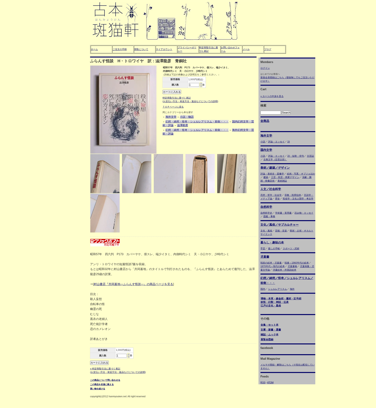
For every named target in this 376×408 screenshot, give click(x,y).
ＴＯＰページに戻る (173, 106)
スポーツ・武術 (291, 248)
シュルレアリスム (277, 289)
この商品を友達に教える (102, 384)
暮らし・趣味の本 (272, 242)
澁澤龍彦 (182, 125)
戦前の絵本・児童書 (271, 262)
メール (246, 49)
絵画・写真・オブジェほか (301, 173)
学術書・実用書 (283, 213)
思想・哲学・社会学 (271, 195)
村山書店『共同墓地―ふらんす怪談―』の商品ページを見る (133, 284)
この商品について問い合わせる (105, 380)
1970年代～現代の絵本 (272, 266)
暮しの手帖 (274, 248)
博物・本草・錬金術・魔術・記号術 (281, 298)
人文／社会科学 (270, 189)
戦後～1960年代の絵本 (297, 262)
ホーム (94, 49)
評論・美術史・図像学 (272, 173)
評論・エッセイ (276, 141)
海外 (292, 289)
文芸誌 (310, 156)
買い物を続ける (97, 388)
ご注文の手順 (120, 49)
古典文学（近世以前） (275, 159)
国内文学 (266, 149)
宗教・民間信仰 (293, 195)
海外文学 (170, 116)
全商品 (264, 120)
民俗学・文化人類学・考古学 (298, 198)
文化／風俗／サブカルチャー (279, 224)
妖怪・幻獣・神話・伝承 (275, 302)
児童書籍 (292, 266)
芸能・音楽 (281, 230)
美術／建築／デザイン (275, 167)
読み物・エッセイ (304, 213)
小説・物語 (187, 116)
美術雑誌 (282, 180)
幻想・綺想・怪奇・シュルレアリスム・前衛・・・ (197, 121)
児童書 (264, 256)
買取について (141, 49)
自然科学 (266, 206)
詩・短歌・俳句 (295, 156)
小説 (262, 141)
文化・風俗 (266, 230)
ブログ (267, 49)
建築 (265, 177)
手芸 (262, 248)
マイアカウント (164, 49)
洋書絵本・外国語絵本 (284, 269)
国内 (262, 289)
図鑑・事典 (269, 216)
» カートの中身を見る (272, 96)
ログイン (265, 68)
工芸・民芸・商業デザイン (285, 177)
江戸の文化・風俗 (271, 305)
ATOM (270, 382)
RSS (262, 382)
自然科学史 (266, 213)
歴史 (277, 198)
